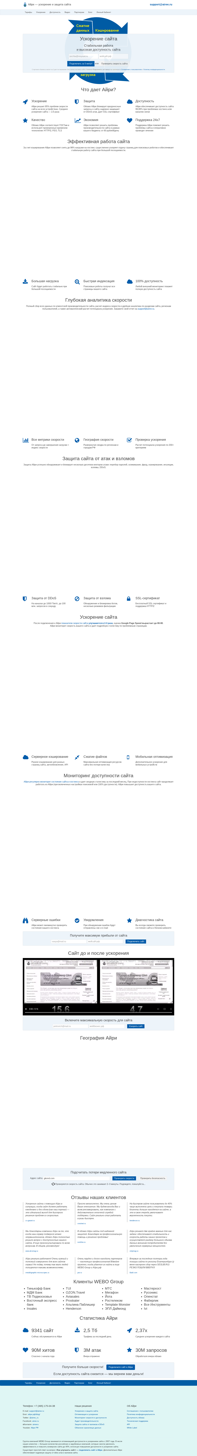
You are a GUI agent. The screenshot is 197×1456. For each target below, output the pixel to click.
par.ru (79, 1273)
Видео (67, 12)
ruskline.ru (81, 1242)
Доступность (55, 12)
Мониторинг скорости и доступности (91, 1418)
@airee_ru (33, 1418)
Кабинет (103, 12)
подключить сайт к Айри (90, 1450)
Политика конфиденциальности (141, 1414)
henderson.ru (135, 1221)
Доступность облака (135, 1418)
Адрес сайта (36, 1178)
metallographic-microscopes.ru (37, 1273)
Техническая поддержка (137, 1421)
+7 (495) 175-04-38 (44, 1406)
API (128, 1424)
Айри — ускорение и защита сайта (49, 4)
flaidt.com (133, 1273)
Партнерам (79, 12)
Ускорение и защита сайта (86, 1411)
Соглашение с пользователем (131, 69)
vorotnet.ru (81, 1223)
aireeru (36, 1424)
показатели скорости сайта (87, 623)
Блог (90, 12)
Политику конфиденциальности (154, 69)
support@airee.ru (161, 4)
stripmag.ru (134, 1251)
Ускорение (40, 12)
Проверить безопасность (152, 1178)
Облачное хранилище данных (88, 1428)
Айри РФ (34, 1428)
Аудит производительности (86, 1421)
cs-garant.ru (30, 1221)
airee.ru (35, 1421)
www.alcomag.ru (31, 1251)
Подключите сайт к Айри (121, 1367)
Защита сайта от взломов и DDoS (89, 1424)
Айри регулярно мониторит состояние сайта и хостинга (51, 782)
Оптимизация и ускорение (86, 1414)
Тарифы (28, 12)
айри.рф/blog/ (34, 1414)
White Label (132, 1428)
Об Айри (131, 1406)
